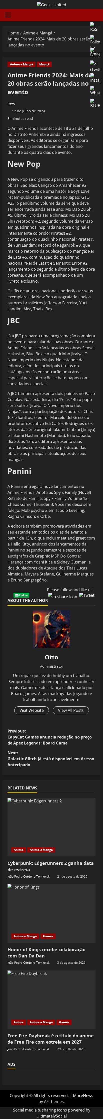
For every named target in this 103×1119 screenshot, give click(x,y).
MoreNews (83, 1095)
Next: (51, 758)
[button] (7, 15)
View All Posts (71, 710)
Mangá (44, 64)
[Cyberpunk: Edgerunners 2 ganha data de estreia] (52, 827)
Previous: (50, 737)
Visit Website (32, 710)
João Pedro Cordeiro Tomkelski (29, 876)
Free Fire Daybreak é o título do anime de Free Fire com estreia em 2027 (51, 1039)
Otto (11, 104)
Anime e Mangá (21, 64)
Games (48, 936)
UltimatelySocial (51, 1116)
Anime (19, 850)
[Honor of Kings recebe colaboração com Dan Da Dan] (52, 913)
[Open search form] (99, 15)
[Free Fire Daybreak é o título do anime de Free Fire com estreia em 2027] (52, 999)
